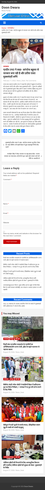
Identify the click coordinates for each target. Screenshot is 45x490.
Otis (4, 304)
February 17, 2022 (9, 81)
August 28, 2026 (9, 430)
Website (6, 223)
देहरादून (12, 339)
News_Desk (21, 81)
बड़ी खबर (18, 339)
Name (6, 204)
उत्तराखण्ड (6, 66)
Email (5, 213)
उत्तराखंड (6, 339)
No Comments (31, 81)
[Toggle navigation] (4, 22)
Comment (7, 180)
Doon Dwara (11, 7)
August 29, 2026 (9, 352)
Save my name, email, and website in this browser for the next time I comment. (22, 235)
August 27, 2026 (9, 470)
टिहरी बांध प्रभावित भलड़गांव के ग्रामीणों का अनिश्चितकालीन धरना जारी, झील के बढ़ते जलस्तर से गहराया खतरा (21, 347)
